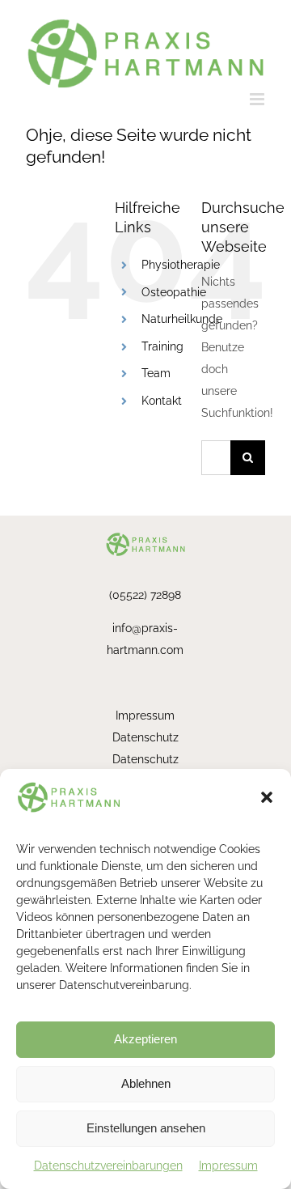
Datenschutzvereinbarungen (108, 1165)
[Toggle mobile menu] (258, 99)
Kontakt (161, 400)
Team (156, 373)
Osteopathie (173, 292)
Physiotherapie (180, 264)
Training (162, 346)
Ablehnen (146, 1083)
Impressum (228, 1165)
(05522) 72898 (145, 594)
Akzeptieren (145, 1039)
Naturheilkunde (181, 318)
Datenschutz (145, 737)
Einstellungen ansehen (145, 1128)
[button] (267, 797)
